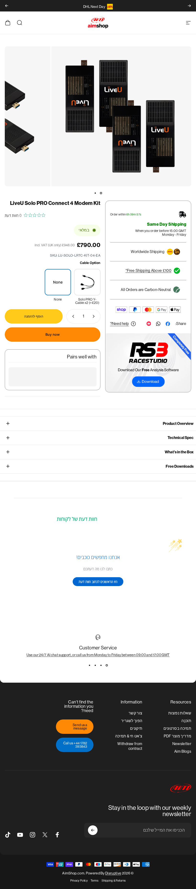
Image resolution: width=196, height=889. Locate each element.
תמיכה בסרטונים (177, 728)
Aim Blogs (182, 751)
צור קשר (135, 713)
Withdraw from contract (129, 746)
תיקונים (136, 728)
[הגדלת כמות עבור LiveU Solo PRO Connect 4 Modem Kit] (72, 316)
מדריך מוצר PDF (177, 736)
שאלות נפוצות (179, 713)
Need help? (119, 323)
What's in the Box (179, 452)
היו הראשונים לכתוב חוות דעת (98, 581)
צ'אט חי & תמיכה (128, 736)
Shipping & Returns (114, 880)
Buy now (52, 334)
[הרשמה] (93, 830)
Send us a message (80, 726)
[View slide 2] (101, 665)
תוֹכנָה (186, 721)
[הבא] (6, 6)
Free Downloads (180, 466)
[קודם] (189, 6)
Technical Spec (181, 437)
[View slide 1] (106, 665)
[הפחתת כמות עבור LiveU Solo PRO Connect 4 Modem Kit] (94, 316)
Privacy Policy (79, 880)
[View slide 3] (95, 665)
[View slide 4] (89, 665)
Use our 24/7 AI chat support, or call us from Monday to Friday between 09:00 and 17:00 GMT (98, 655)
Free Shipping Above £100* (148, 270)
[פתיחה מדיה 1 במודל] (121, 116)
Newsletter (181, 743)
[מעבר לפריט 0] (101, 193)
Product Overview (178, 423)
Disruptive (113, 873)
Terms (95, 880)
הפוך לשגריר (131, 721)
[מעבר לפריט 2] (95, 193)
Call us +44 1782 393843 (75, 744)
